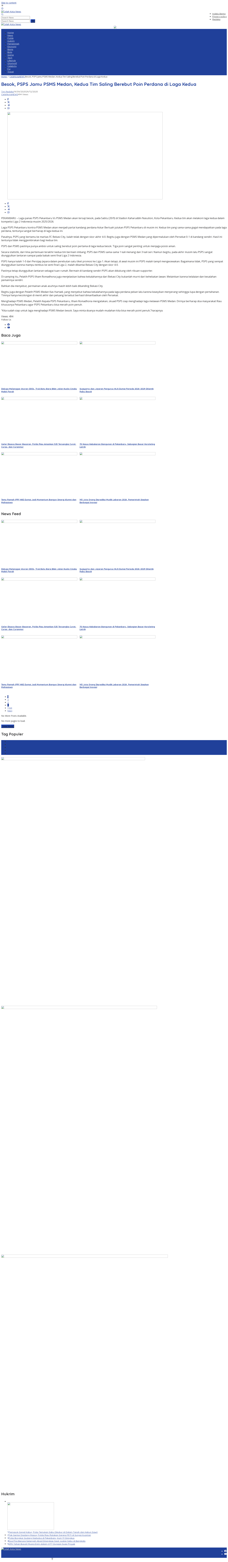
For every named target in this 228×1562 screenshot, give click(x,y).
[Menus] (2, 5)
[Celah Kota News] (11, 11)
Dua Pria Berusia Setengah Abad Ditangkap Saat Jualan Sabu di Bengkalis (47, 1541)
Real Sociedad (14, 753)
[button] (33, 21)
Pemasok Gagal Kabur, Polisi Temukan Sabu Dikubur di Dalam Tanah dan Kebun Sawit (53, 1532)
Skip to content (8, 2)
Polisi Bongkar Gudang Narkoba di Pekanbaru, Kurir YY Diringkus (41, 1538)
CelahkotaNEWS (9, 94)
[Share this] (8, 99)
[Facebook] (8, 324)
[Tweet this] (8, 102)
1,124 (9, 708)
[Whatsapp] (8, 108)
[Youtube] (8, 327)
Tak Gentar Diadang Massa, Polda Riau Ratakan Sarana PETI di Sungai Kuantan (50, 1535)
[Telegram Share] (8, 105)
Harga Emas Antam (17, 741)
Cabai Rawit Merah (16, 747)
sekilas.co (12, 744)
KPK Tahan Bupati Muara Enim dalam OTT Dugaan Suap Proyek (42, 1544)
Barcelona (12, 750)
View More (7, 726)
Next (9, 710)
